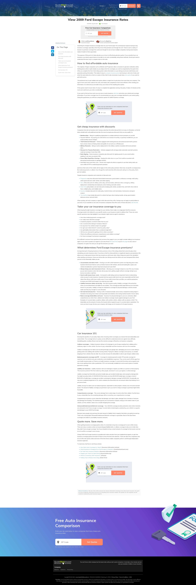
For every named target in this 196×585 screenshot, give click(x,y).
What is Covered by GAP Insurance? (90, 455)
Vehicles (101, 6)
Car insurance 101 (63, 70)
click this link (134, 202)
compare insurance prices (113, 73)
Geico (81, 182)
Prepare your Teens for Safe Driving (90, 453)
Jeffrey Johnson (90, 41)
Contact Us (62, 569)
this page (125, 241)
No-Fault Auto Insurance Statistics (89, 451)
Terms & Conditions (123, 577)
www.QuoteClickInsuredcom (82, 577)
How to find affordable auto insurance (65, 52)
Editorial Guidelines (83, 491)
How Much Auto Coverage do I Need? (90, 447)
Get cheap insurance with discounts (64, 57)
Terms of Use (122, 9)
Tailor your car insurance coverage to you (64, 61)
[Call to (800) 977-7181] (139, 6)
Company (57, 567)
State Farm (83, 187)
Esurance (82, 191)
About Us (56, 569)
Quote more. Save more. (64, 72)
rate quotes (128, 75)
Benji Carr (108, 41)
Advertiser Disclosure (60, 42)
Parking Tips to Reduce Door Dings (90, 457)
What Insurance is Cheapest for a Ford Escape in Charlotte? (96, 449)
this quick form (114, 241)
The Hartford (84, 195)
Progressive (83, 178)
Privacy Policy (70, 569)
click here (116, 93)
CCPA (130, 577)
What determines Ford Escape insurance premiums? (65, 66)
